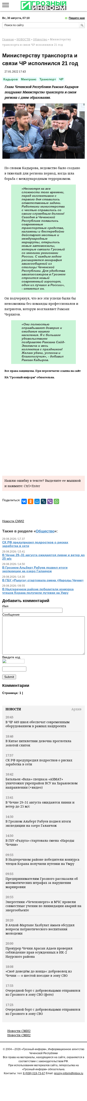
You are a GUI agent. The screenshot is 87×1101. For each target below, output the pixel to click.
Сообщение (11, 614)
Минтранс (28, 79)
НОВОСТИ (23, 39)
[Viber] (50, 501)
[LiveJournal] (43, 501)
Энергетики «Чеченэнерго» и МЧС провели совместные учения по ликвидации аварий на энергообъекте (43, 906)
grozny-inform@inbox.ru (68, 1073)
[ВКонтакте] (24, 501)
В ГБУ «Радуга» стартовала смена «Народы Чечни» (40, 842)
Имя (5, 606)
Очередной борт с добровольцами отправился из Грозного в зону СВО (43, 1011)
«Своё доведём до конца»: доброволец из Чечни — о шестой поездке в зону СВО (39, 973)
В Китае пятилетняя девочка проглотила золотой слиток (38, 743)
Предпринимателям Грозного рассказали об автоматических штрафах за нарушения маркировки (42, 883)
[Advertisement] (43, 426)
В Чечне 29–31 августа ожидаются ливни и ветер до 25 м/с (40, 804)
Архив (76, 709)
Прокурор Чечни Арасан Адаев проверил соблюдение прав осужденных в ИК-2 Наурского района (39, 952)
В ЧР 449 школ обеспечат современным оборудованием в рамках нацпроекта (38, 724)
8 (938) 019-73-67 (34, 1073)
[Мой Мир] (37, 501)
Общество (40, 39)
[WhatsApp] (56, 501)
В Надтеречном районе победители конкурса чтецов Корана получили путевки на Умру (42, 861)
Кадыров (10, 79)
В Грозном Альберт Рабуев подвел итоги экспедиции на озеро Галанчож (38, 823)
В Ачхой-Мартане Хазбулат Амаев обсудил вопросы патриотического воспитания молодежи (40, 929)
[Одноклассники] (30, 501)
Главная (8, 39)
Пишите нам (77, 18)
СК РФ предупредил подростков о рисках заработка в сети (39, 762)
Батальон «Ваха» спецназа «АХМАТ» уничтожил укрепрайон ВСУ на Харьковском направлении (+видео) (42, 783)
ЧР (61, 79)
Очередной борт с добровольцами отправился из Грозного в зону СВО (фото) (43, 992)
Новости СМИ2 (19, 1031)
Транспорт (47, 79)
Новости (13, 709)
